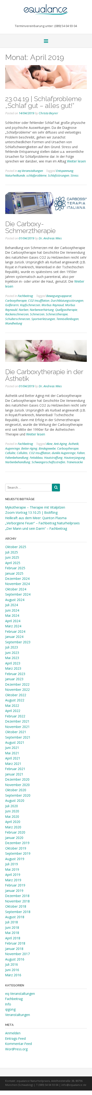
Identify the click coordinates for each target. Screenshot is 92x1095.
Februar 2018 (15, 943)
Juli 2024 (11, 605)
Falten (81, 453)
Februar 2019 (15, 885)
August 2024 (14, 599)
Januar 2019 (14, 890)
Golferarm (12, 305)
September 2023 (17, 642)
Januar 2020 (14, 837)
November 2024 (17, 583)
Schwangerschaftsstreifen (48, 462)
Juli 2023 (11, 647)
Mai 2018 (12, 932)
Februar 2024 (15, 631)
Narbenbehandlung (17, 462)
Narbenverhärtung (42, 310)
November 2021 (17, 726)
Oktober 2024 (15, 589)
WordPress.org (16, 1049)
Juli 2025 (11, 552)
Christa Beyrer (48, 113)
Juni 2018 (12, 927)
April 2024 (12, 621)
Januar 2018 (14, 948)
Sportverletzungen (43, 319)
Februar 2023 (15, 674)
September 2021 (17, 737)
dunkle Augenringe (63, 453)
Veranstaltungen (17, 1014)
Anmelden (13, 1033)
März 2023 (13, 668)
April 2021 (12, 758)
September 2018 (17, 911)
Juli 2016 (11, 964)
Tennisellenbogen (67, 319)
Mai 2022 (12, 705)
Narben (23, 310)
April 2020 (12, 821)
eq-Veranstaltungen (30, 171)
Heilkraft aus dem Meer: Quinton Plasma (36, 518)
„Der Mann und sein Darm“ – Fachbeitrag (36, 528)
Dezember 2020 (17, 779)
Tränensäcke (75, 462)
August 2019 (14, 859)
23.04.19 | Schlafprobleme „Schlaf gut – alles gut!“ (43, 102)
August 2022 (14, 700)
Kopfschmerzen (30, 305)
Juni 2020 (12, 811)
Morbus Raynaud (53, 305)
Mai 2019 (12, 869)
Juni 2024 (12, 610)
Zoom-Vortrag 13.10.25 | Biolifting (31, 512)
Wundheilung (13, 323)
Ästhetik (73, 444)
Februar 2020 (15, 832)
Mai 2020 (12, 816)
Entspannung (64, 171)
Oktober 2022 (15, 695)
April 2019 (12, 874)
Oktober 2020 (15, 790)
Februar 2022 (15, 716)
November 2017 (17, 954)
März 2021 (13, 763)
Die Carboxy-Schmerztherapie (30, 227)
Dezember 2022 (17, 684)
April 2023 (12, 663)
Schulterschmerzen (17, 319)
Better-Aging (29, 448)
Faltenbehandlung (16, 457)
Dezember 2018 (17, 895)
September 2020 (17, 795)
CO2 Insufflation (38, 300)
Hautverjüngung (74, 457)
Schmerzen (37, 314)
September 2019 (17, 853)
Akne (49, 444)
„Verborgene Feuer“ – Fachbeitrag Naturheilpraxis (42, 523)
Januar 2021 (14, 774)
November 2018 (17, 901)
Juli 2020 (11, 806)
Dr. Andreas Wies (50, 238)
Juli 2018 (11, 922)
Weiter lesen (76, 161)
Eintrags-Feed (15, 1038)
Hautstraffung (53, 457)
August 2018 (14, 917)
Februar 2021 (15, 769)
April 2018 (12, 938)
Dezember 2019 (17, 843)
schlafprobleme (36, 175)
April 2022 (12, 710)
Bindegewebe (47, 448)
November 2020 (17, 785)
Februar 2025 (15, 568)
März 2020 (13, 827)
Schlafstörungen (58, 175)
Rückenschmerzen (17, 314)
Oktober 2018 (15, 906)
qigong (10, 1009)
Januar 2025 (14, 573)
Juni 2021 (12, 747)
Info (8, 1004)
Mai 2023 (12, 658)
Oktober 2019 (15, 848)
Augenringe (12, 448)
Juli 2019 (11, 864)
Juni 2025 (12, 557)
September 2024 (17, 594)
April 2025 (12, 563)
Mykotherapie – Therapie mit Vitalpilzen (35, 507)
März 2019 (13, 880)
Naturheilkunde (15, 175)
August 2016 (14, 959)
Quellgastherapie (66, 310)
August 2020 (14, 800)
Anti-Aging (60, 444)
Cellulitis (22, 453)
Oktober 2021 (15, 732)
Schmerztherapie (57, 314)
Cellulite (10, 453)
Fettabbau (36, 457)
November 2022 (17, 689)
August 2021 (14, 742)
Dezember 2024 (17, 578)
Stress (75, 175)
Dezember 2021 (17, 721)
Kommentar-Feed (18, 1043)
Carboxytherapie (16, 300)
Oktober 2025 (15, 547)
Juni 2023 (12, 652)
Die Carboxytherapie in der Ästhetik (44, 375)
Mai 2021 (12, 753)
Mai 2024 (12, 615)
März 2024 (13, 626)
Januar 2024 (14, 636)
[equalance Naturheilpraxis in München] (46, 7)
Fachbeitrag (25, 296)
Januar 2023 (14, 679)
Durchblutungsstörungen (67, 300)
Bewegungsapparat (58, 296)
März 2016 (13, 975)
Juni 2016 (12, 970)
